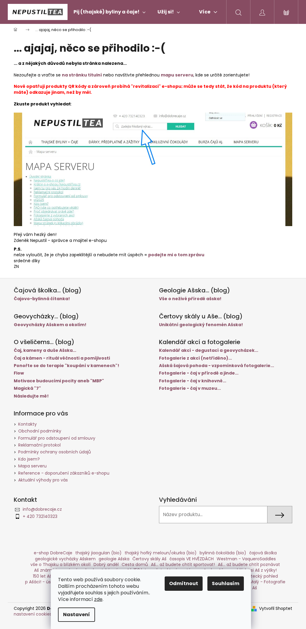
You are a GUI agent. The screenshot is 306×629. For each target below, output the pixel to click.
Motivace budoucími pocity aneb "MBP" (59, 381)
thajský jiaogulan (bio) (98, 553)
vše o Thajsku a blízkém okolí (60, 564)
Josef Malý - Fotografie (261, 582)
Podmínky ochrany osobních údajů (54, 452)
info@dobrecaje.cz (42, 509)
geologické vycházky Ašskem (65, 559)
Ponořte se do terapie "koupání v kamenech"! (66, 365)
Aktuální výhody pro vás (43, 480)
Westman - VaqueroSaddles (246, 559)
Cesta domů (135, 564)
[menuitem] (110, 12)
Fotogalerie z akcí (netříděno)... (195, 358)
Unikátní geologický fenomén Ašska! (201, 325)
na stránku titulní (82, 75)
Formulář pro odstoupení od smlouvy (56, 438)
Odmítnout (183, 583)
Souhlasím (225, 583)
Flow (19, 373)
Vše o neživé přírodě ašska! (190, 299)
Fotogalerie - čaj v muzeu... (190, 388)
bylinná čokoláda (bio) (223, 553)
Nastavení (76, 614)
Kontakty (27, 424)
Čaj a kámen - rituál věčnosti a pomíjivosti (62, 358)
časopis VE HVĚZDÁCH (191, 559)
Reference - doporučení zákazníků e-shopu (63, 473)
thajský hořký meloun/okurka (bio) (161, 553)
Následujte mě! (31, 396)
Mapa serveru (32, 466)
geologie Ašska (114, 559)
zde (98, 599)
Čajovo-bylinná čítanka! (42, 299)
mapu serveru (177, 75)
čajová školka (263, 553)
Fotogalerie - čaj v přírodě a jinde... (198, 373)
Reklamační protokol (39, 445)
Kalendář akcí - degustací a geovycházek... (208, 350)
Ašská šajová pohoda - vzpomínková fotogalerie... (216, 365)
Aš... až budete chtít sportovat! (183, 564)
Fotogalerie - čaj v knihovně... (192, 381)
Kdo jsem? (29, 459)
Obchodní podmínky (39, 431)
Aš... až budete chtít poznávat (249, 564)
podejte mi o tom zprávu (176, 255)
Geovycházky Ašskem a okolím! (50, 325)
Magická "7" (27, 388)
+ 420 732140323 (40, 516)
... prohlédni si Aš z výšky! (251, 570)
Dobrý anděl (106, 564)
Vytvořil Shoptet (275, 608)
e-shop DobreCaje (53, 553)
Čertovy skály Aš (149, 559)
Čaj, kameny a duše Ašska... (45, 350)
